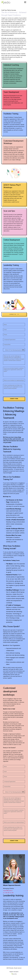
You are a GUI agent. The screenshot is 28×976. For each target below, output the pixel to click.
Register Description (14, 971)
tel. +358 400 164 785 (8, 892)
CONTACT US (14, 314)
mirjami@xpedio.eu (8, 890)
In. (26, 483)
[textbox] (15, 350)
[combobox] (14, 349)
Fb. (26, 488)
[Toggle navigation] (25, 2)
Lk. (26, 485)
